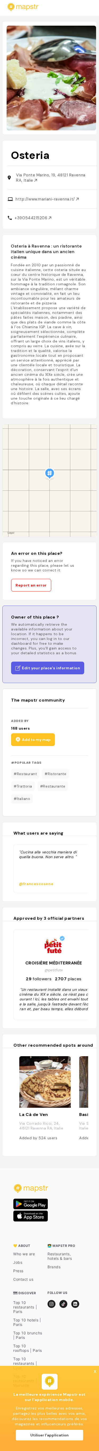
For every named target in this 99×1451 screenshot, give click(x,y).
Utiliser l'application (49, 1435)
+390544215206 (32, 218)
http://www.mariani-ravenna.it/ (46, 199)
